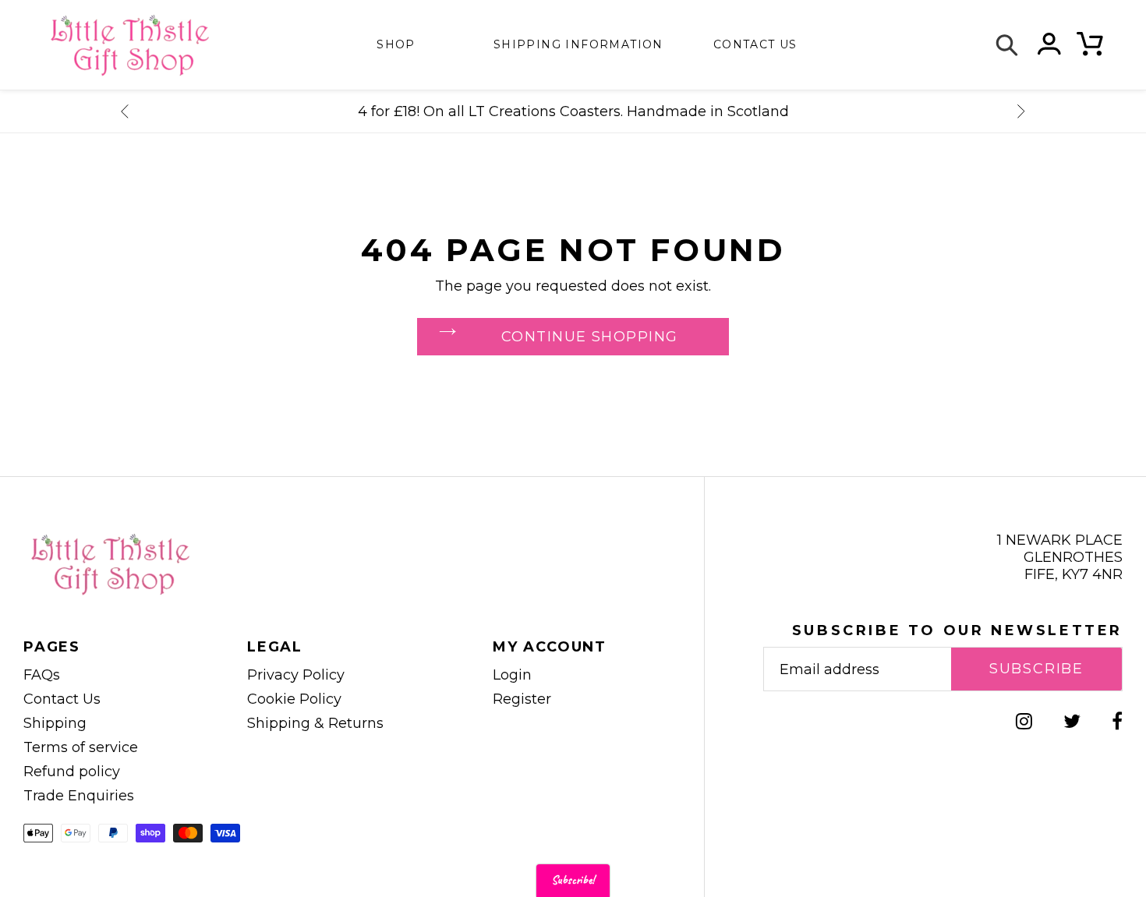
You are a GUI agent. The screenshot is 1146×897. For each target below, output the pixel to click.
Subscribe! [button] (573, 880)
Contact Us (62, 699)
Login (512, 674)
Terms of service (80, 747)
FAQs (41, 674)
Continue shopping (589, 336)
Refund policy (71, 771)
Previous (125, 111)
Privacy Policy (296, 674)
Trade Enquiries (78, 795)
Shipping (55, 723)
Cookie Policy (294, 699)
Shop (396, 44)
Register (522, 699)
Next (1021, 111)
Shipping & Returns (315, 723)
